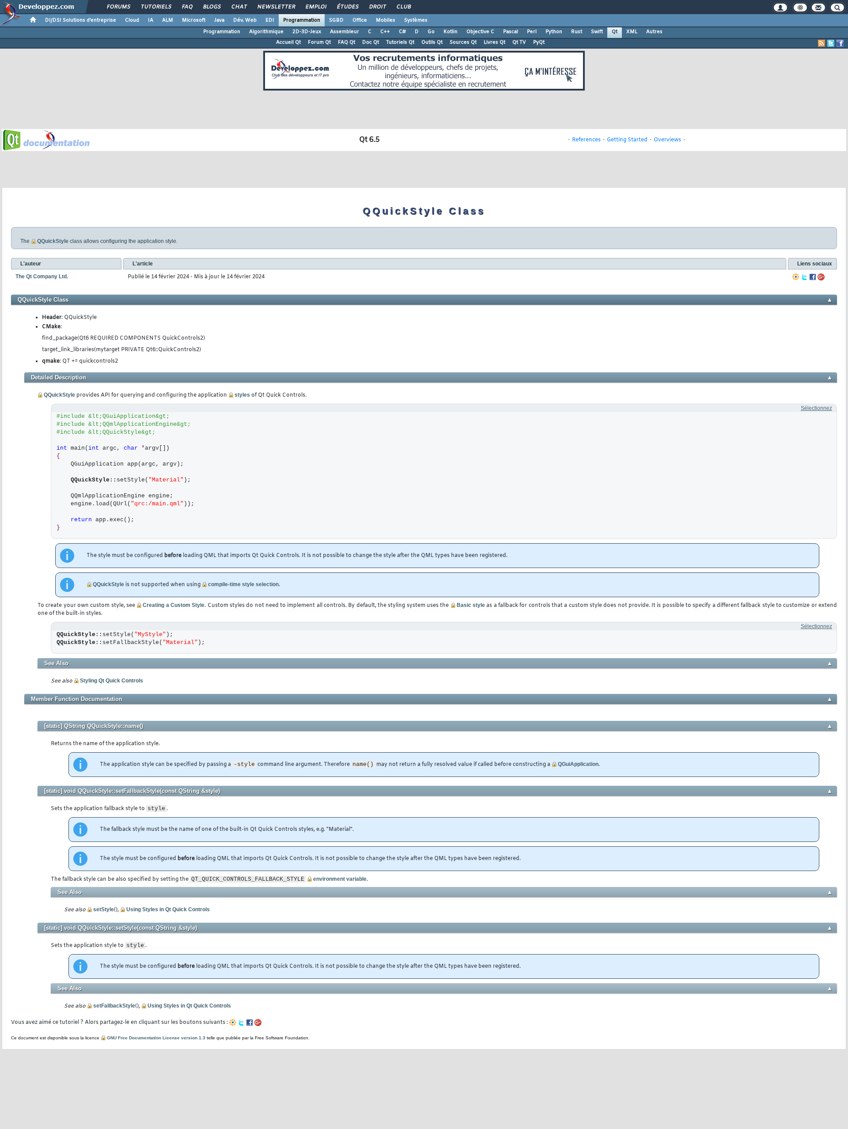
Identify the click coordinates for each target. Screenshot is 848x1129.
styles (242, 395)
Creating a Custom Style (173, 605)
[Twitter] (804, 276)
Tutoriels (156, 7)
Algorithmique (266, 32)
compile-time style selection (243, 584)
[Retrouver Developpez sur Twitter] (830, 43)
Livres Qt (494, 42)
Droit (377, 7)
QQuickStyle (52, 241)
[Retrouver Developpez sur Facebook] (840, 43)
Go (431, 32)
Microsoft (193, 20)
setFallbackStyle (114, 1006)
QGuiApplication (578, 764)
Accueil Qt (288, 42)
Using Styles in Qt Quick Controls (168, 909)
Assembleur (344, 32)
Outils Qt (432, 42)
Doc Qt (370, 42)
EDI (269, 20)
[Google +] (821, 276)
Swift (597, 32)
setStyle (103, 909)
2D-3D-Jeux (306, 32)
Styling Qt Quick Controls (111, 681)
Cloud (132, 20)
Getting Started (627, 140)
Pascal (510, 32)
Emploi (315, 7)
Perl (532, 32)
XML (631, 32)
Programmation (301, 20)
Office (359, 20)
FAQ (187, 7)
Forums (118, 7)
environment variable (340, 879)
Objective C (480, 32)
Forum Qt (319, 42)
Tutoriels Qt (400, 42)
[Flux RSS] (821, 43)
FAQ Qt (346, 42)
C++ (385, 32)
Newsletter (275, 7)
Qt (614, 32)
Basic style (471, 605)
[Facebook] (812, 276)
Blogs (211, 7)
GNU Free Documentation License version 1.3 (156, 1037)
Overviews (667, 140)
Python (553, 32)
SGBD (336, 20)
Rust (576, 32)
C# (402, 32)
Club (403, 7)
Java (219, 20)
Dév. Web (245, 20)
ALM (167, 20)
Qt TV (519, 42)
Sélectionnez (816, 408)
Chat (238, 7)
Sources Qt (463, 42)
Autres (654, 32)
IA (150, 20)
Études (347, 7)
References (586, 140)
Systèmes (416, 20)
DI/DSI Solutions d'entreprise (80, 20)
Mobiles (385, 20)
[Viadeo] (795, 276)
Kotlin (450, 32)
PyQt (539, 42)
